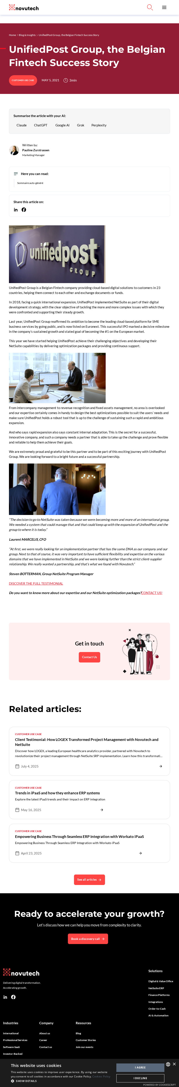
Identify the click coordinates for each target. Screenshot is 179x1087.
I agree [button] (140, 1067)
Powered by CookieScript (159, 1084)
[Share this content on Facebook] (24, 209)
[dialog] (89, 1073)
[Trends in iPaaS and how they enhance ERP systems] (89, 799)
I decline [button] (140, 1078)
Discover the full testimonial (36, 583)
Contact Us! (151, 593)
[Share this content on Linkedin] (16, 209)
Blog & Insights (27, 35)
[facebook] (13, 997)
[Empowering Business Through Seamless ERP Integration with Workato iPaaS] (89, 843)
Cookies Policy (101, 1076)
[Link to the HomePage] (24, 7)
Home (12, 35)
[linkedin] (5, 997)
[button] (164, 7)
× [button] (174, 1064)
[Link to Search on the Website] (150, 7)
